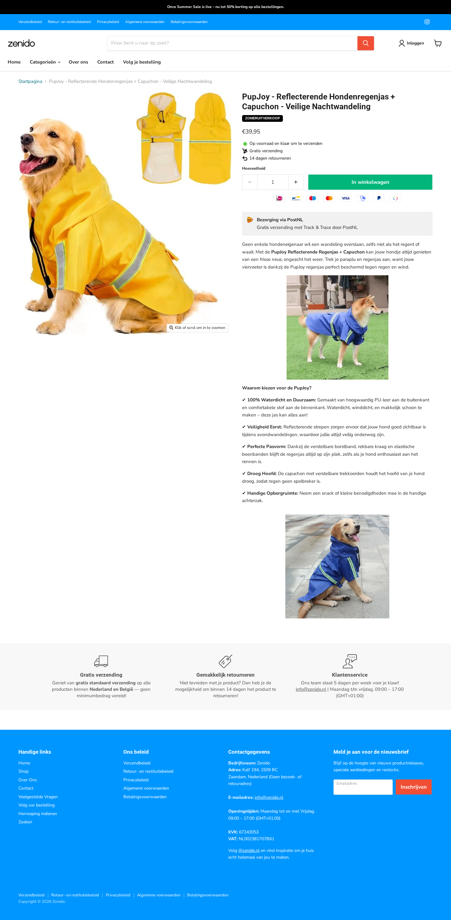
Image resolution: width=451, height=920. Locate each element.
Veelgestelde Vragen (38, 797)
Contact (105, 62)
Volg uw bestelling (36, 805)
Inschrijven (414, 787)
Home (14, 62)
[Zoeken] (365, 43)
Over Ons (27, 780)
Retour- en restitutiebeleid (69, 22)
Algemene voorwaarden (144, 22)
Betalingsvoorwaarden (189, 22)
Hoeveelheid (253, 168)
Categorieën (43, 62)
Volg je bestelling (142, 62)
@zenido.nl (249, 850)
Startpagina (30, 81)
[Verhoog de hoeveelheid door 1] (296, 182)
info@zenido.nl (311, 689)
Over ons (78, 62)
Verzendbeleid (30, 22)
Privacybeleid (108, 22)
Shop (23, 771)
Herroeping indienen (37, 814)
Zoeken (25, 822)
